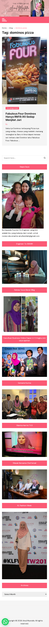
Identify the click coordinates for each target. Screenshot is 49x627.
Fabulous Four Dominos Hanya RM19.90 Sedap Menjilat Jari (21, 116)
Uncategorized (12, 108)
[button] (5, 621)
